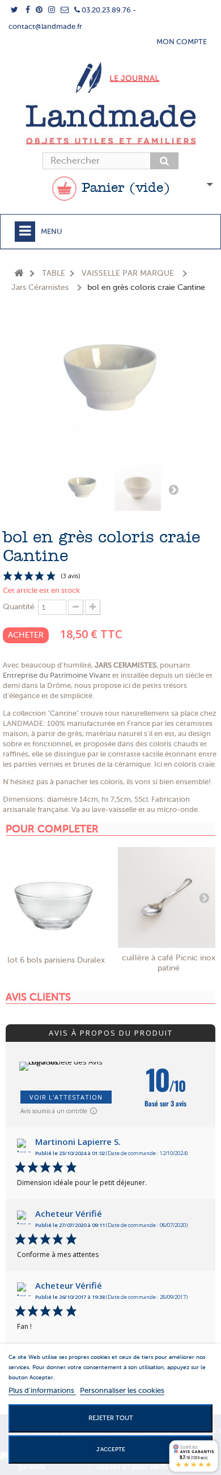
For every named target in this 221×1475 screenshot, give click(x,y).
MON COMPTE (181, 41)
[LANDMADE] (110, 124)
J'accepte (110, 1449)
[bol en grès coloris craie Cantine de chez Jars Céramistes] (82, 487)
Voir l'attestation (66, 1097)
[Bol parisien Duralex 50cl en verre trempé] (56, 897)
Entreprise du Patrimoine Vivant (56, 675)
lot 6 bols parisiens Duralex (56, 960)
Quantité (19, 606)
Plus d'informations (42, 1390)
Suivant (173, 489)
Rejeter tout (110, 1418)
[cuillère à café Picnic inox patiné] (168, 897)
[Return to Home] (18, 274)
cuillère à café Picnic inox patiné (168, 963)
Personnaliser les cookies (122, 1390)
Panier (123, 188)
